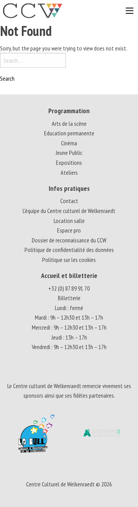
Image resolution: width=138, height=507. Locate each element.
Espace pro (69, 230)
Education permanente (69, 133)
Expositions (69, 162)
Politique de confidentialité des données (69, 249)
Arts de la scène (69, 123)
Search (7, 78)
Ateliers (69, 172)
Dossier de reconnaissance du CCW (69, 240)
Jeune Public (69, 152)
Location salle (69, 220)
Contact (69, 201)
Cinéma (69, 143)
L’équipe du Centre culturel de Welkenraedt (69, 210)
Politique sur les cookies (69, 259)
